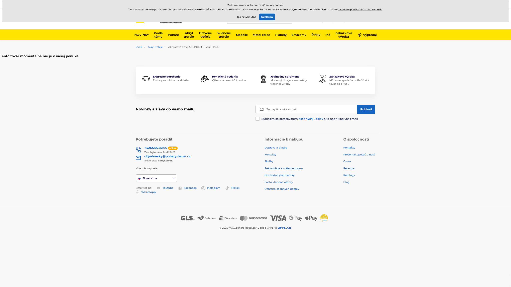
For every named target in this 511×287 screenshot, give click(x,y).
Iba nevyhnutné (246, 16)
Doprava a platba (275, 147)
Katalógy (349, 175)
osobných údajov (311, 119)
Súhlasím (267, 16)
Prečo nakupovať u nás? (359, 154)
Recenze (349, 168)
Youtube (167, 187)
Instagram (214, 187)
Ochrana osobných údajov (281, 188)
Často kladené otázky (278, 182)
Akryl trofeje (155, 46)
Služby (268, 161)
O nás (347, 161)
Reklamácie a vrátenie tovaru (283, 168)
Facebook (190, 187)
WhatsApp (148, 192)
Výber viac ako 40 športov (229, 80)
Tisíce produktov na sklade (171, 80)
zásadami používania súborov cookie (360, 9)
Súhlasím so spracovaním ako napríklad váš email (309, 119)
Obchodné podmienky (279, 175)
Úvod (139, 46)
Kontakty (270, 154)
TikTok (235, 187)
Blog (346, 182)
